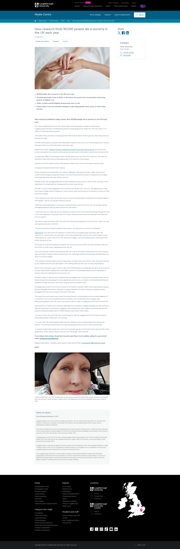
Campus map (98, 496)
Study (77, 6)
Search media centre (122, 15)
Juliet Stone (39, 233)
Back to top (141, 545)
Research (56, 41)
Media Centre (43, 21)
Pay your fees (66, 523)
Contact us (97, 499)
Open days (38, 499)
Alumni (134, 3)
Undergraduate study (42, 486)
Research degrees (41, 491)
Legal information (40, 518)
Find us (96, 494)
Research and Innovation (92, 6)
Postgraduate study (41, 489)
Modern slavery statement (43, 523)
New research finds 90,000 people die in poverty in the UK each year (93, 21)
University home (35, 20)
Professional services (69, 496)
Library (64, 499)
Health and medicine (42, 41)
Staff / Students (113, 3)
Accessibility (39, 513)
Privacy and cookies (41, 515)
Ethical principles (40, 520)
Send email (127, 55)
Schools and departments (70, 494)
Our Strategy (66, 486)
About (133, 6)
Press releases (95, 15)
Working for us (67, 489)
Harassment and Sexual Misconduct (46, 525)
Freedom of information (42, 528)
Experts (108, 15)
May (68, 21)
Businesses (125, 3)
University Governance (69, 501)
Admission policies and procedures (46, 504)
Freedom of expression (42, 530)
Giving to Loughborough (70, 504)
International (66, 491)
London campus (40, 494)
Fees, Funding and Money (70, 520)
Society (65, 41)
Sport (108, 6)
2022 (62, 21)
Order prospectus (40, 496)
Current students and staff (71, 515)
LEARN (64, 518)
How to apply (39, 501)
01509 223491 (128, 52)
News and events (121, 6)
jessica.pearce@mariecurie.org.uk (93, 343)
